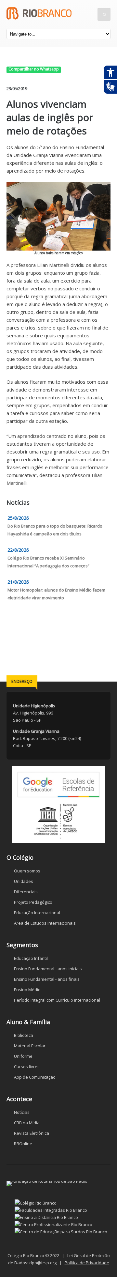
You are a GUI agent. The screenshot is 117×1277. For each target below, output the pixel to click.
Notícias (22, 1112)
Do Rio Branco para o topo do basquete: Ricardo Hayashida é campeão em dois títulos (54, 530)
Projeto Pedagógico (33, 902)
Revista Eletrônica (31, 1133)
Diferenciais (26, 892)
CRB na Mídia (27, 1123)
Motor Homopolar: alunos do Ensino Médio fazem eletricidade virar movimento (56, 594)
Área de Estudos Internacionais (45, 923)
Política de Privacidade (87, 1263)
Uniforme (23, 1056)
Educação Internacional (37, 912)
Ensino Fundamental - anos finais (47, 979)
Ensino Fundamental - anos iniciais (48, 969)
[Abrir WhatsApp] (100, 1260)
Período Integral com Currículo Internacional (57, 1000)
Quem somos (27, 871)
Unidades (23, 881)
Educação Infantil (31, 958)
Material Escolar (30, 1046)
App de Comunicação (35, 1077)
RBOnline (23, 1143)
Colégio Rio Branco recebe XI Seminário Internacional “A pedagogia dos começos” (48, 562)
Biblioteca (23, 1035)
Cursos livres (27, 1066)
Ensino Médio (27, 989)
